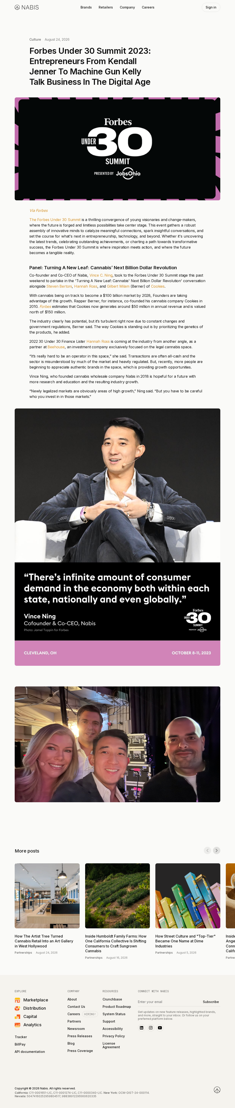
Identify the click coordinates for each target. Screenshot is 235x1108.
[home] (27, 7)
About (72, 999)
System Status (114, 1014)
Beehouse (56, 347)
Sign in (211, 7)
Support (109, 1021)
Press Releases (79, 1036)
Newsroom (76, 1029)
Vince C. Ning (101, 275)
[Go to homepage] (217, 1090)
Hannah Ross (85, 286)
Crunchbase (112, 999)
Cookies (158, 286)
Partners (74, 1021)
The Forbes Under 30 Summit (55, 219)
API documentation (30, 1052)
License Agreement (111, 1045)
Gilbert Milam (118, 286)
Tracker (21, 1037)
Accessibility (113, 1029)
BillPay (20, 1044)
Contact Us (76, 1007)
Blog (71, 1043)
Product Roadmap (117, 1007)
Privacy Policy (114, 1036)
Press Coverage (80, 1051)
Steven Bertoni (59, 286)
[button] (86, 7)
